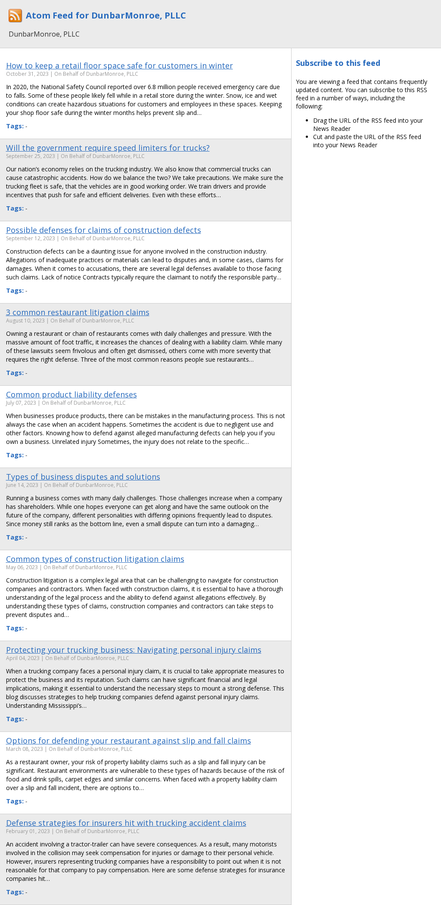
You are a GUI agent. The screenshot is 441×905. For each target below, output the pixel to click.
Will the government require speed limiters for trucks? (108, 148)
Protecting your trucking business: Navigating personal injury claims (133, 650)
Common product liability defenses (71, 394)
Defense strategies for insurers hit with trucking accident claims (126, 823)
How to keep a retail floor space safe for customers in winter (119, 65)
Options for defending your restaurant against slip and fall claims (128, 740)
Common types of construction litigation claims (95, 559)
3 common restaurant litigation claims (77, 312)
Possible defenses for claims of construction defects (103, 230)
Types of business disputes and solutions (83, 476)
